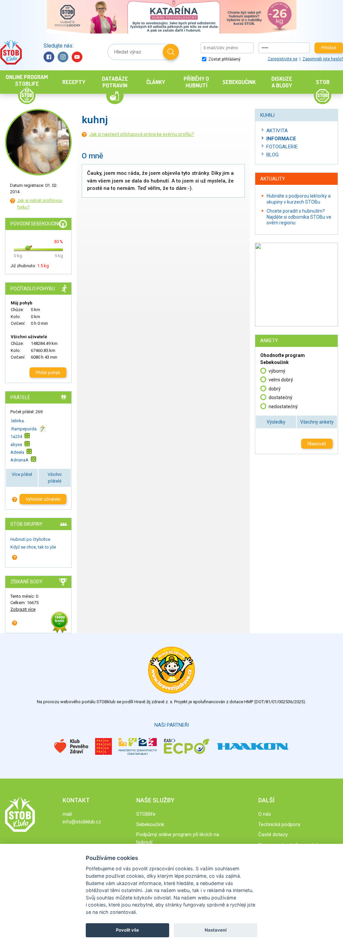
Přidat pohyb (48, 372)
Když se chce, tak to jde (33, 547)
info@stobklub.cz (82, 822)
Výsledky (276, 422)
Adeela (17, 452)
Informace (281, 139)
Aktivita (277, 131)
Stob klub (11, 52)
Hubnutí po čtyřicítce (30, 539)
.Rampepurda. (24, 428)
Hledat (171, 52)
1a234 (16, 436)
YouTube (77, 57)
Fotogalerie (282, 147)
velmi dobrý (281, 379)
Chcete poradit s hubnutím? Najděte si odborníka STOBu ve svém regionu (299, 216)
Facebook (49, 57)
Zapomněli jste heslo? (322, 59)
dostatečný (280, 397)
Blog (272, 155)
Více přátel (22, 474)
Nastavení (215, 930)
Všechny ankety (317, 422)
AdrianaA (19, 459)
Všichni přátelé (55, 478)
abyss (16, 444)
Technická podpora (279, 824)
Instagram (63, 57)
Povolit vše (127, 930)
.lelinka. (17, 420)
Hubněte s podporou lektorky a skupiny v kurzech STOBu (299, 199)
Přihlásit (328, 48)
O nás (264, 814)
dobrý (275, 388)
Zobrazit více (23, 609)
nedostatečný (283, 406)
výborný (277, 371)
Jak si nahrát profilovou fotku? (39, 204)
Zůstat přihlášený (224, 59)
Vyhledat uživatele (43, 499)
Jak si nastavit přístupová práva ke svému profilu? (141, 134)
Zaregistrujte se (282, 59)
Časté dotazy (273, 834)
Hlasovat (316, 443)
